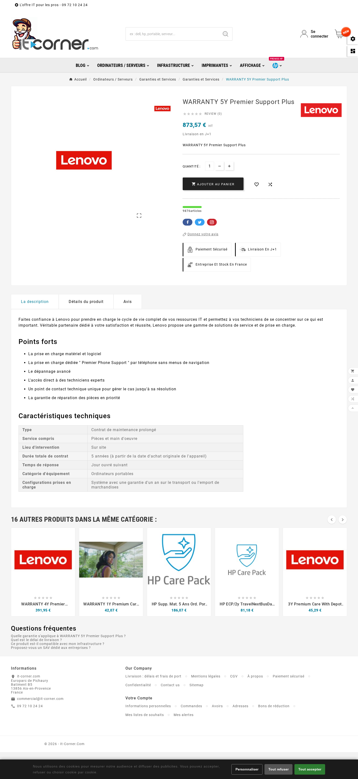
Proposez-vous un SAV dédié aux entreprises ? (51, 648)
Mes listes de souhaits (144, 715)
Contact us (170, 685)
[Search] (225, 34)
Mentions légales (205, 676)
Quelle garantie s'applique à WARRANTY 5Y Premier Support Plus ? (68, 636)
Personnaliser (247, 769)
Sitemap (196, 685)
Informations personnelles (148, 706)
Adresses (240, 706)
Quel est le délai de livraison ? (36, 640)
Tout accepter (309, 769)
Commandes (191, 706)
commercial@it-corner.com (40, 699)
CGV (234, 676)
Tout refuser (278, 769)
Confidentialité (138, 685)
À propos (255, 676)
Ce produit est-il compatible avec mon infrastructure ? (57, 644)
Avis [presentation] (127, 301)
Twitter (200, 222)
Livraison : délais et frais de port (153, 676)
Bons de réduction (274, 706)
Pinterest (212, 222)
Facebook (187, 222)
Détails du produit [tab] (86, 301)
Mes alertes (184, 715)
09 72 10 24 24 (30, 706)
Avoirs (217, 706)
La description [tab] (35, 301)
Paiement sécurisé (288, 676)
